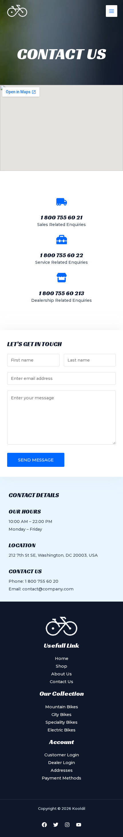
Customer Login (61, 754)
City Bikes (61, 714)
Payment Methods (61, 778)
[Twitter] (55, 824)
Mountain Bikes (61, 706)
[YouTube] (78, 824)
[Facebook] (44, 824)
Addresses (62, 770)
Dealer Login (61, 762)
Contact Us (61, 681)
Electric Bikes (61, 730)
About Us (61, 674)
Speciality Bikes (61, 722)
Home (61, 658)
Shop (61, 666)
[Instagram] (67, 824)
